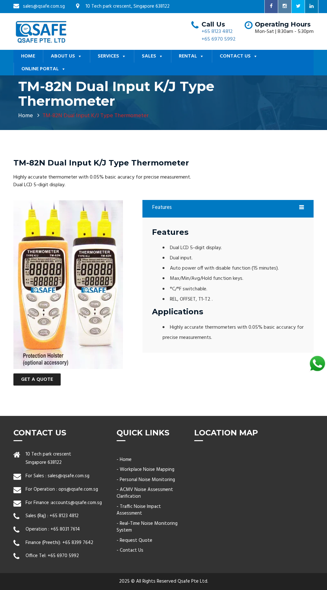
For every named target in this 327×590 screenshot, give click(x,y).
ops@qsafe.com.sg (78, 489)
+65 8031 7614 (65, 529)
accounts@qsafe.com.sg (76, 503)
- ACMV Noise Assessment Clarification (145, 493)
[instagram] (285, 6)
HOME (28, 56)
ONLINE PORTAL (40, 69)
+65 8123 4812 (217, 31)
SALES (149, 56)
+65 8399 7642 (77, 543)
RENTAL (188, 56)
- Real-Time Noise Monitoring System (147, 527)
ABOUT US (63, 56)
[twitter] (298, 6)
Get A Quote (37, 379)
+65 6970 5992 (219, 39)
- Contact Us (130, 550)
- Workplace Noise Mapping (145, 469)
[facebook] (271, 6)
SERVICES (108, 56)
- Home (124, 460)
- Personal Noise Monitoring (146, 480)
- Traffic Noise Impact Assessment (139, 510)
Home (25, 115)
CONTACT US (235, 56)
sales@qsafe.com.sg (68, 476)
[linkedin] (311, 6)
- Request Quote (134, 540)
